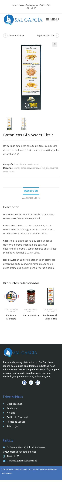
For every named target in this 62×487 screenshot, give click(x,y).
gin (47, 167)
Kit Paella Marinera (11, 317)
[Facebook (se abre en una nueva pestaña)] (28, 8)
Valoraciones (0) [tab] (31, 198)
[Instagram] (37, 382)
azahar (17, 167)
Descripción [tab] (31, 191)
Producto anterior (16, 35)
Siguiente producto (45, 35)
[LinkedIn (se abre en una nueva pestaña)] (35, 8)
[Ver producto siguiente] (57, 35)
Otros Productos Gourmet (26, 164)
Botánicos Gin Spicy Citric (50, 317)
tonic (12, 171)
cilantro (34, 167)
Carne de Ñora (31, 315)
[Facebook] (24, 382)
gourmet (54, 167)
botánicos (25, 167)
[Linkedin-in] (31, 382)
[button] (54, 44)
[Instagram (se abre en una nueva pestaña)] (32, 8)
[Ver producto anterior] (5, 35)
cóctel (42, 167)
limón (6, 171)
